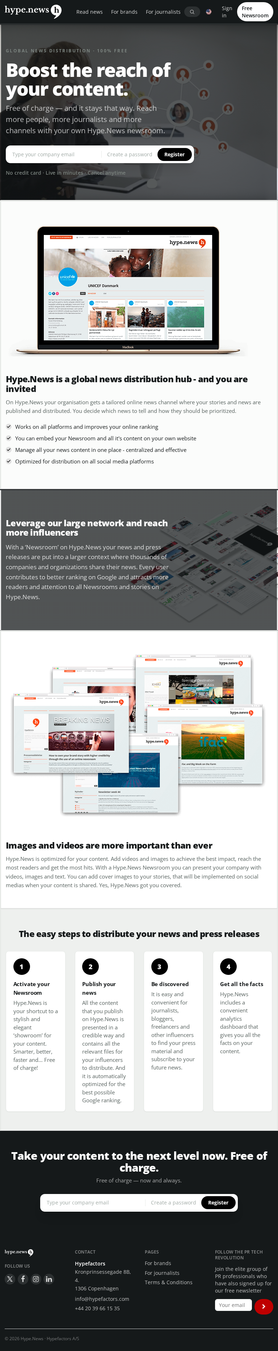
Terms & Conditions (169, 1282)
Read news (89, 11)
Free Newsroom (255, 12)
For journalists (163, 11)
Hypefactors (90, 1263)
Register (174, 154)
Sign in (227, 12)
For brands (124, 11)
